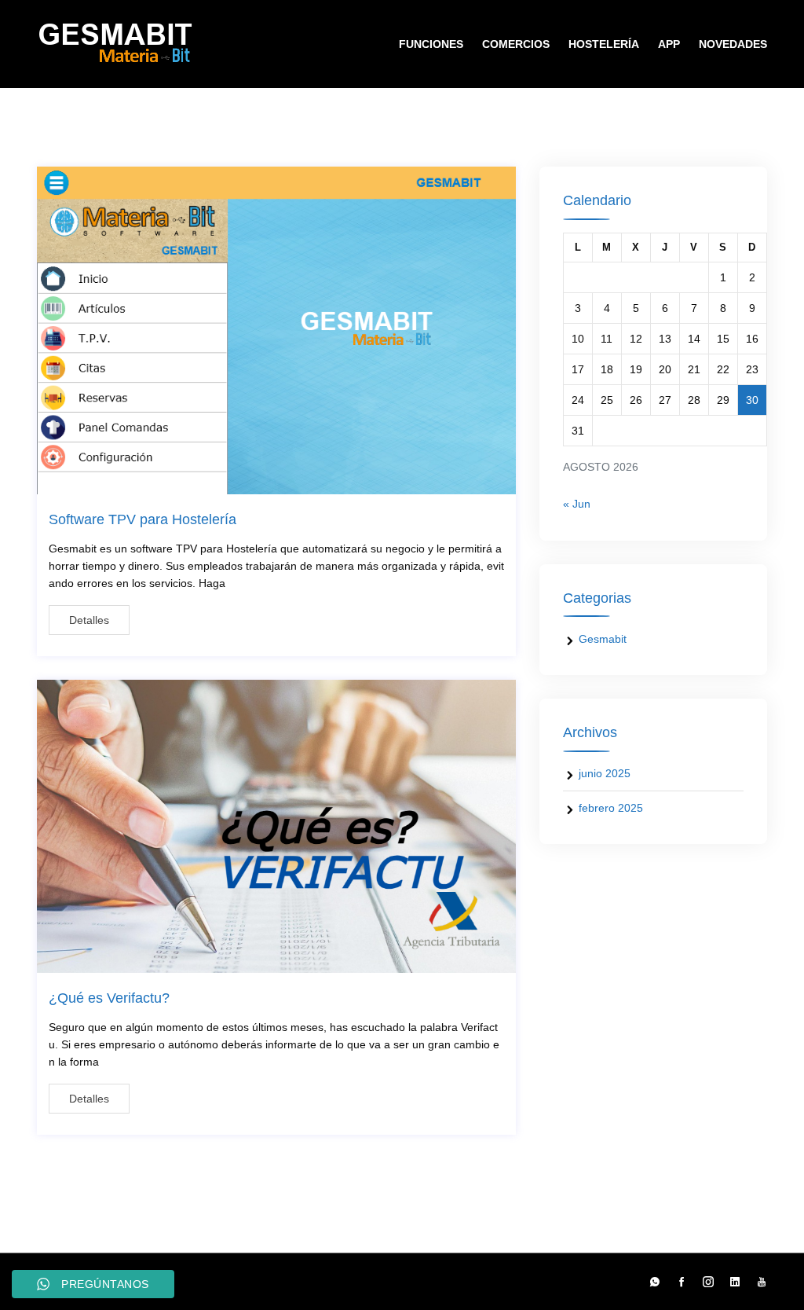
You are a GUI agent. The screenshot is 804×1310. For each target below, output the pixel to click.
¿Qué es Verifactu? (109, 998)
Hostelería (603, 44)
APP (669, 44)
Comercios (516, 44)
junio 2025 (604, 773)
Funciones (431, 44)
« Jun (576, 503)
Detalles (89, 620)
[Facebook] (681, 1281)
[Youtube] (757, 1281)
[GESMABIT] (119, 44)
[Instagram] (708, 1281)
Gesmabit (603, 639)
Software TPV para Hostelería (142, 519)
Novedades (733, 44)
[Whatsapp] (654, 1281)
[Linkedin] (735, 1281)
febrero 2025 (611, 808)
